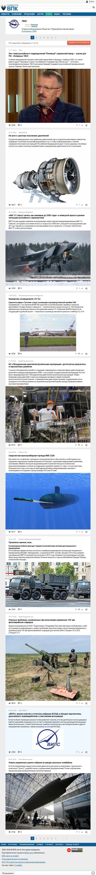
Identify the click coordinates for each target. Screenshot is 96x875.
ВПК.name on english (10, 856)
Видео (57, 14)
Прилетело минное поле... (20, 542)
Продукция (29, 14)
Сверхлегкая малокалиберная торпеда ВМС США (31, 455)
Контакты (59, 844)
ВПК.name (29, 853)
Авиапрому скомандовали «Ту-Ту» (25, 299)
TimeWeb (18, 865)
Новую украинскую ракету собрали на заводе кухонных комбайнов (40, 762)
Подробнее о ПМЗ (29, 31)
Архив (3, 844)
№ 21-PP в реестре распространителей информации (23, 862)
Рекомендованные (27, 844)
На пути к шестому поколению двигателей (29, 136)
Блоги (49, 14)
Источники (12, 844)
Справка (40, 844)
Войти (91, 1)
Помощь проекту (72, 844)
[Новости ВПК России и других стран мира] (9, 10)
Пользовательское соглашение (15, 859)
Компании (17, 14)
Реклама (67, 14)
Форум (40, 14)
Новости (5, 14)
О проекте (49, 844)
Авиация (34, 26)
